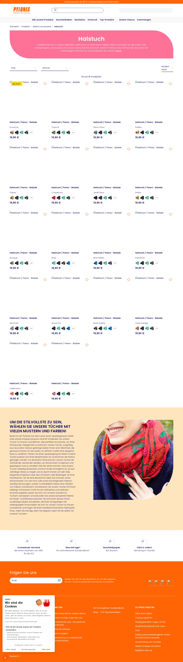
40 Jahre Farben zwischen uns (67, 617)
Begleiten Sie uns (143, 650)
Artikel (118, 50)
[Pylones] (22, 10)
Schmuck (92, 19)
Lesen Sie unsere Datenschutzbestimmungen (21, 621)
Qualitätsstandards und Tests (150, 626)
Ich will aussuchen (28, 649)
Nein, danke (11, 649)
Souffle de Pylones (61, 629)
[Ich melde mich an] (59, 580)
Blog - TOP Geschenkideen (107, 612)
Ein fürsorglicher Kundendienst (108, 608)
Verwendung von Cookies (148, 641)
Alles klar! (46, 649)
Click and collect (143, 613)
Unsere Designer (60, 633)
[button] (5, 658)
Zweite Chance (127, 19)
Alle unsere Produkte (42, 19)
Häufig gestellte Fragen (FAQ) (150, 622)
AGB (137, 630)
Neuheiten (80, 19)
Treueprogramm (143, 617)
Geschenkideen (64, 19)
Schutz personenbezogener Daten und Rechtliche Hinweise (152, 636)
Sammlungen (144, 19)
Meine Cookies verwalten (148, 646)
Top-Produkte (107, 19)
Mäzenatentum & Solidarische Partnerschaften (67, 639)
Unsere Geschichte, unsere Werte (69, 613)
